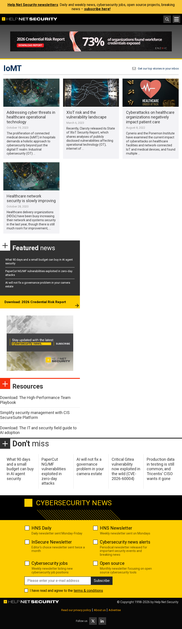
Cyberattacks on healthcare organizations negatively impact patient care (150, 117)
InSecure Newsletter (52, 542)
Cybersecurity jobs (50, 563)
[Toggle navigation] (176, 19)
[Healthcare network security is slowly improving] (31, 176)
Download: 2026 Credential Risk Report (35, 302)
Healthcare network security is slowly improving (31, 198)
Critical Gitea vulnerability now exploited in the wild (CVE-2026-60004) (126, 469)
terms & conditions (88, 590)
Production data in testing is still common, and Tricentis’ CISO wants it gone (160, 469)
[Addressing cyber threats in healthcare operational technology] (31, 92)
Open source (112, 563)
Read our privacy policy (76, 610)
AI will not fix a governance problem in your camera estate (90, 466)
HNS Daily (41, 528)
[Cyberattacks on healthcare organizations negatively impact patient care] (151, 92)
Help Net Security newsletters (33, 5)
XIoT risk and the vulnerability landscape (86, 115)
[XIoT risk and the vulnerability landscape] (91, 92)
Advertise (115, 610)
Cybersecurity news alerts (125, 542)
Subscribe (102, 581)
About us (100, 610)
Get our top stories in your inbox (158, 68)
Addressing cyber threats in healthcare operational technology (31, 117)
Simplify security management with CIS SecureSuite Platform (35, 415)
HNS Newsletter (116, 528)
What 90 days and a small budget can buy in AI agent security (20, 469)
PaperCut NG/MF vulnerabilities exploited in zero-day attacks (54, 471)
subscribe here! (97, 9)
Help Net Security (166, 602)
